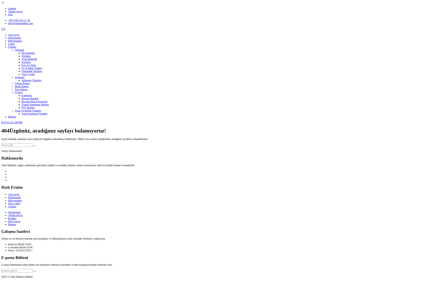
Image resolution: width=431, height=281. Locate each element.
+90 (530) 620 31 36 (19, 20)
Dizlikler (26, 56)
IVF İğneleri (28, 107)
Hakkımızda (14, 37)
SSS (10, 14)
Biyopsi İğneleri (30, 98)
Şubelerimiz (14, 212)
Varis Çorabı (28, 74)
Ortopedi (19, 50)
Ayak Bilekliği (29, 59)
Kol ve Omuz (29, 65)
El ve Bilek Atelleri (32, 68)
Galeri (11, 43)
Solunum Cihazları (31, 80)
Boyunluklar (28, 53)
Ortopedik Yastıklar (32, 71)
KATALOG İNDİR (12, 122)
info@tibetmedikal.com (20, 23)
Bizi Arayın (14, 221)
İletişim (12, 116)
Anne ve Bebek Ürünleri (28, 110)
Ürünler (12, 47)
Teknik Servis (15, 11)
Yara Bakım (21, 89)
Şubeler (12, 8)
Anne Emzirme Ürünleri (34, 113)
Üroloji (18, 92)
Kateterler (27, 95)
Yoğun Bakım (22, 83)
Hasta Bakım (22, 86)
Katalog (12, 218)
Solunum (19, 77)
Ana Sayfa (13, 34)
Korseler (26, 62)
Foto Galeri (14, 203)
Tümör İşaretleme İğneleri (35, 104)
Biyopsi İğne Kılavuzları (35, 101)
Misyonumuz (15, 40)
